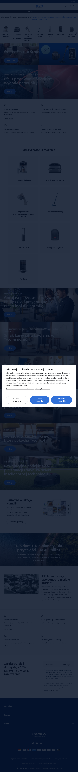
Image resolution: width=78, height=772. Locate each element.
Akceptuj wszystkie (62, 400)
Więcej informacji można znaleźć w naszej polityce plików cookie (28, 388)
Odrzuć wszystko (39, 400)
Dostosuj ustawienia (17, 400)
